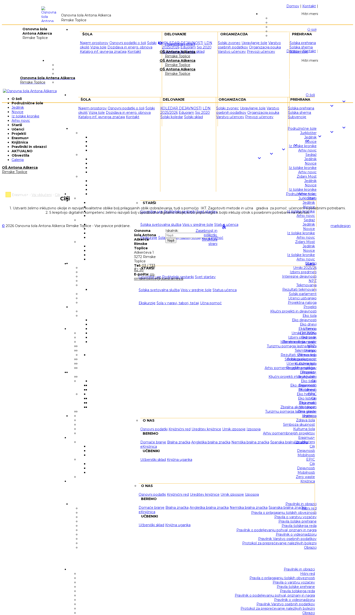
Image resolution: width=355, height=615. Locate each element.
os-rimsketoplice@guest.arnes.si (158, 276)
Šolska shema (299, 112)
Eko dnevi (306, 389)
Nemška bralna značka (249, 507)
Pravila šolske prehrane (296, 587)
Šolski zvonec (227, 108)
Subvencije (297, 117)
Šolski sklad (193, 117)
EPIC (310, 459)
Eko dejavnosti (302, 385)
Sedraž (309, 220)
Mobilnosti (306, 455)
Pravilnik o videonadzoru (294, 600)
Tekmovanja (305, 350)
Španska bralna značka (287, 507)
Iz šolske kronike (301, 233)
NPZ (311, 346)
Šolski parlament (301, 359)
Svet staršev (205, 277)
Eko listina (306, 398)
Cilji (312, 446)
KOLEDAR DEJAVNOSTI (181, 108)
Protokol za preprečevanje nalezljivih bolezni (278, 608)
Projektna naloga (300, 368)
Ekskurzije (147, 303)
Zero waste (305, 477)
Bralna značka (177, 507)
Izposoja (252, 494)
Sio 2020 (204, 47)
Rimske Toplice (177, 54)
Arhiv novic (306, 215)
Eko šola (308, 381)
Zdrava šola (305, 420)
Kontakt (309, 6)
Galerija (18, 160)
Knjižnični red (178, 494)
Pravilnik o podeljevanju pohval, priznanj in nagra (275, 595)
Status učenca (225, 290)
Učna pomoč (211, 303)
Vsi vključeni (305, 442)
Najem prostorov (92, 108)
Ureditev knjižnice (205, 494)
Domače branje (151, 507)
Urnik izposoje (232, 494)
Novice (309, 229)
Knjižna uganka (178, 525)
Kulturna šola (304, 429)
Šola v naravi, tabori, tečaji (177, 303)
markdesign (341, 226)
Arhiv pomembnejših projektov (289, 433)
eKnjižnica (147, 512)
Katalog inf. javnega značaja (103, 51)
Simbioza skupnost (299, 424)
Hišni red (307, 573)
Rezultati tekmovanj (298, 355)
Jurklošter (306, 198)
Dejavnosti (306, 450)
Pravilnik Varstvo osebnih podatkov (285, 604)
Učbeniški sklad (151, 525)
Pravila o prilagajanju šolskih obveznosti (282, 578)
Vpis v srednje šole (196, 290)
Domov (292, 6)
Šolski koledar (171, 117)
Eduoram (188, 47)
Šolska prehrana (301, 108)
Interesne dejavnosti (297, 342)
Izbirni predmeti (301, 337)
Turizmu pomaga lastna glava (290, 411)
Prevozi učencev (259, 117)
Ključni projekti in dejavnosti (292, 376)
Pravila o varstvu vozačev (294, 582)
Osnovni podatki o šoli (126, 108)
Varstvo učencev (232, 51)
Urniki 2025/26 (303, 333)
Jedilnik (309, 202)
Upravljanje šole (253, 108)
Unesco (308, 416)
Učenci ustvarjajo (300, 363)
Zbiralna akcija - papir (297, 407)
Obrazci (308, 613)
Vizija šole (98, 47)
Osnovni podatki (152, 494)
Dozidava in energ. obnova (129, 47)
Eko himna (306, 394)
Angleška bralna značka (209, 507)
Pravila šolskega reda (297, 591)
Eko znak (307, 403)
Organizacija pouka (263, 112)
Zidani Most (305, 242)
